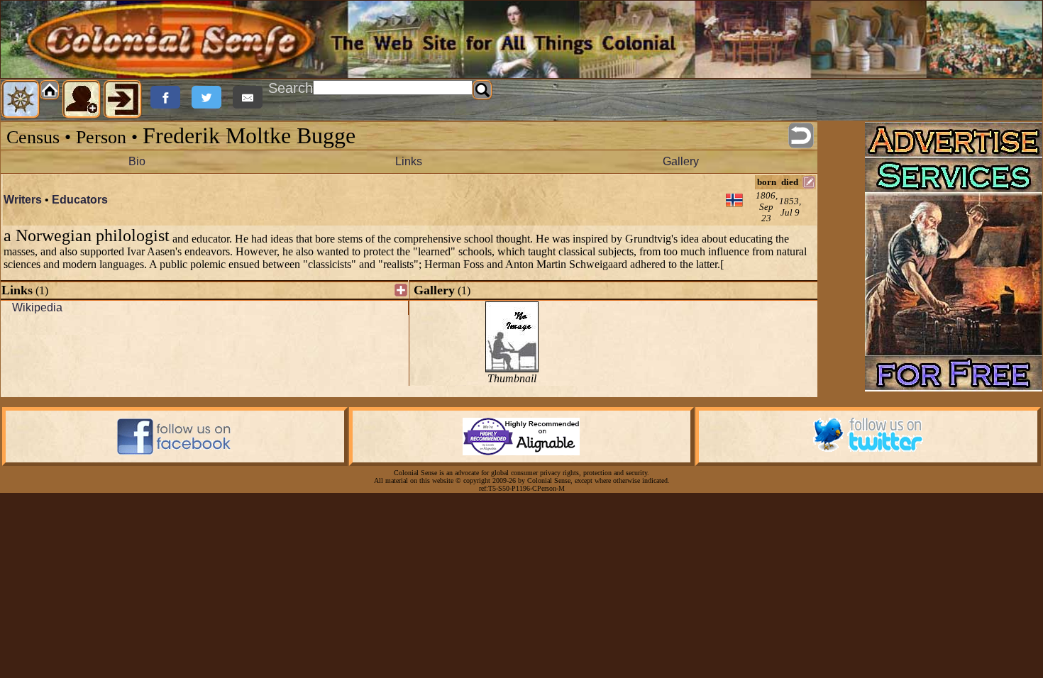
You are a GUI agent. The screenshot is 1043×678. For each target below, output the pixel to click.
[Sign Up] (81, 99)
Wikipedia (37, 307)
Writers (23, 200)
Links (408, 161)
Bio (136, 161)
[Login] (123, 99)
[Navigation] (20, 99)
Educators (80, 200)
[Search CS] (482, 90)
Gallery (681, 161)
